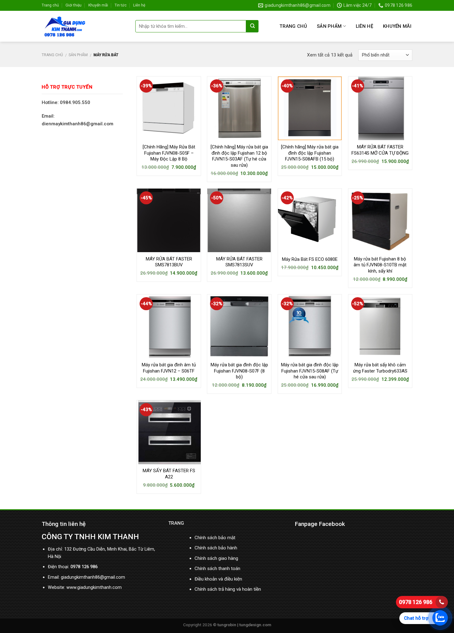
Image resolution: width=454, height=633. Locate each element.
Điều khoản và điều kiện (218, 579)
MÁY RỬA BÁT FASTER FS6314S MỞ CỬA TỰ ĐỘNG (380, 150)
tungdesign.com (255, 624)
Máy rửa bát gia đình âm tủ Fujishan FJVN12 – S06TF (169, 368)
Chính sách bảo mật (215, 537)
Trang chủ (50, 5)
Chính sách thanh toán (217, 568)
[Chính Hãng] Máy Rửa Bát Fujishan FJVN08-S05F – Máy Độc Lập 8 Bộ (169, 153)
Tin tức (121, 5)
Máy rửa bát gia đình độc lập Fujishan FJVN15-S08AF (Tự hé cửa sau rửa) (309, 371)
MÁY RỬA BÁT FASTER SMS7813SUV (239, 262)
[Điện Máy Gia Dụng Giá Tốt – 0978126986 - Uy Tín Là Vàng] (84, 26)
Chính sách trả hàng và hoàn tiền (228, 589)
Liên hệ (139, 5)
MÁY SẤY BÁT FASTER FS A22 (169, 474)
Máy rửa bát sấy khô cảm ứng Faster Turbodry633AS (380, 368)
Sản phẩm (329, 26)
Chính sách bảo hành (216, 548)
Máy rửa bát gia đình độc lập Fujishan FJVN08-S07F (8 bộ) (239, 371)
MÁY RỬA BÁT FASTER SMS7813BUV (169, 262)
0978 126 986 (415, 602)
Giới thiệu (73, 5)
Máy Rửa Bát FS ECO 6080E (310, 259)
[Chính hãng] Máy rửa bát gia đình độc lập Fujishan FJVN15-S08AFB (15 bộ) (309, 153)
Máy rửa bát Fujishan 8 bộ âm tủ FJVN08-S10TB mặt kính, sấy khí (380, 265)
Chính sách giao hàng (216, 558)
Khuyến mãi (98, 5)
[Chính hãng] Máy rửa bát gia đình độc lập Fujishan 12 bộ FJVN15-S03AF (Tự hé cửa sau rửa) (239, 156)
